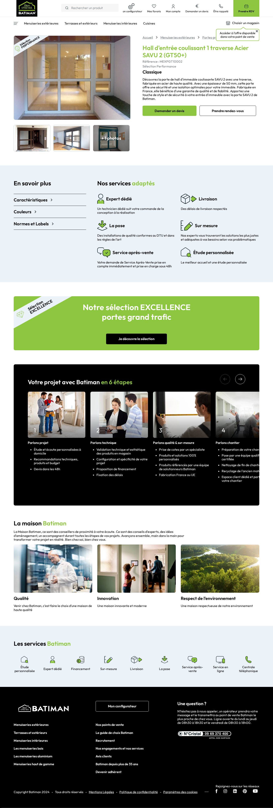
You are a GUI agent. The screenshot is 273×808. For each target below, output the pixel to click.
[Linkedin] (235, 791)
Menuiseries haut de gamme (34, 764)
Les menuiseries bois (28, 748)
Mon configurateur (122, 706)
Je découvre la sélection (136, 339)
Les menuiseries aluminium (33, 756)
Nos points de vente (110, 725)
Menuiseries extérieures (31, 725)
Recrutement (105, 741)
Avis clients (104, 756)
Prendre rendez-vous (228, 111)
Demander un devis (169, 111)
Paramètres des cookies (180, 792)
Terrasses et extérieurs (30, 733)
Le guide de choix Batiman (114, 733)
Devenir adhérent (108, 772)
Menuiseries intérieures (31, 741)
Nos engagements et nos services (120, 748)
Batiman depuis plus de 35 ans (117, 764)
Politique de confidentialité (138, 792)
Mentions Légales (101, 792)
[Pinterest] (245, 791)
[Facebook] (216, 791)
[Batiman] (55, 709)
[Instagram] (225, 791)
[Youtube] (255, 791)
